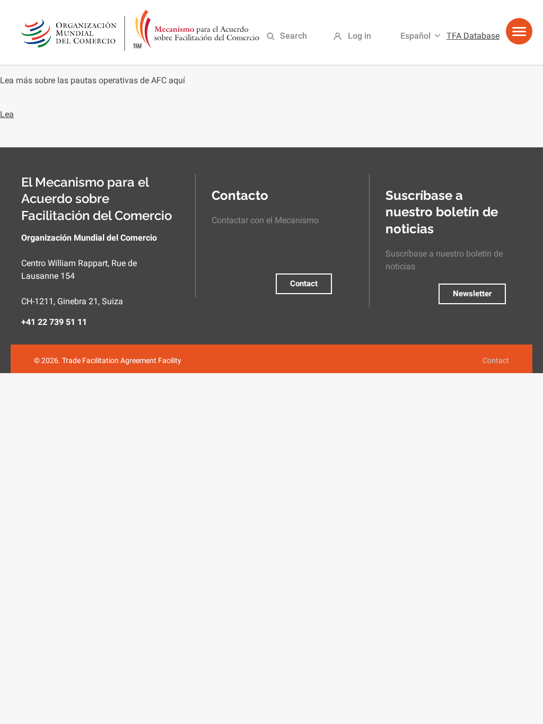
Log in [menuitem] (359, 36)
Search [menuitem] (293, 36)
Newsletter (472, 293)
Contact (304, 283)
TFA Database (473, 36)
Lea (7, 114)
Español (415, 36)
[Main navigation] (519, 35)
